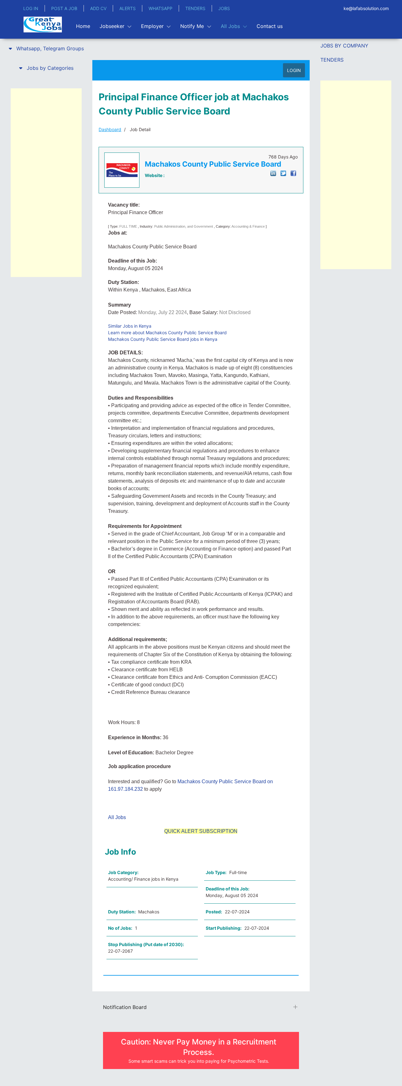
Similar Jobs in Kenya (129, 326)
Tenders (332, 60)
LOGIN (294, 70)
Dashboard (110, 129)
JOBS (224, 8)
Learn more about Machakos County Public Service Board (167, 332)
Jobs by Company (344, 45)
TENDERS (195, 8)
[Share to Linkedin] (273, 172)
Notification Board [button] (125, 1007)
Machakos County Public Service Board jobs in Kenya (162, 339)
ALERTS (127, 8)
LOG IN (30, 8)
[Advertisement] (46, 182)
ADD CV (98, 8)
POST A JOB (64, 8)
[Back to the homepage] (43, 24)
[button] (46, 48)
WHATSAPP (160, 8)
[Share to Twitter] (283, 172)
